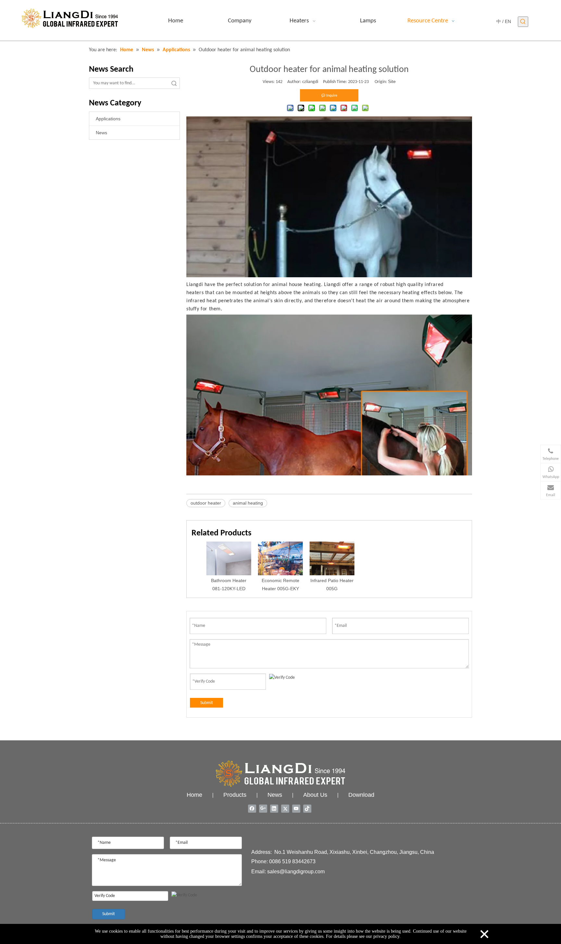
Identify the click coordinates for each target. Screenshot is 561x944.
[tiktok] (307, 809)
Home (194, 795)
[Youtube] (296, 809)
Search (174, 83)
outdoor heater (206, 503)
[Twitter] (285, 809)
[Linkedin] (274, 809)
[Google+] (263, 809)
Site (392, 81)
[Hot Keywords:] (523, 22)
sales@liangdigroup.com (296, 871)
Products (234, 795)
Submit (206, 702)
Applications (108, 118)
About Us (315, 795)
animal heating (248, 503)
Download (361, 795)
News (101, 132)
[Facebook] (252, 809)
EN (508, 21)
